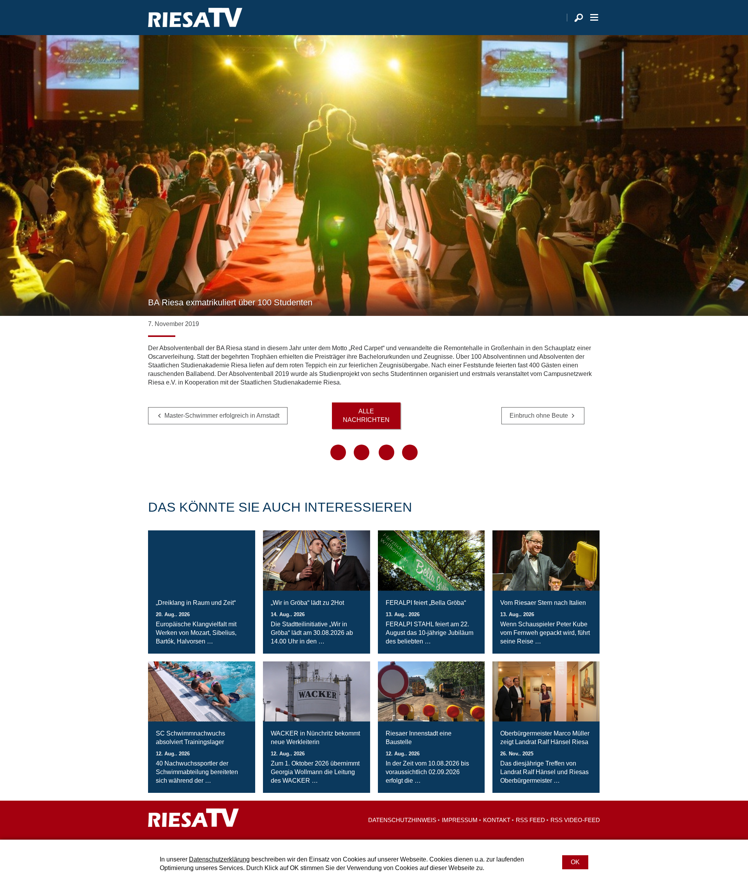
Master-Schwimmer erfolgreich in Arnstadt (221, 415)
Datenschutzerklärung (219, 859)
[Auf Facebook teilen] (338, 452)
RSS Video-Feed (575, 820)
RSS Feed (530, 820)
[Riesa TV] (195, 17)
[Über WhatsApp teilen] (386, 452)
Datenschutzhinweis (402, 820)
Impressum (460, 820)
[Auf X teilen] (361, 452)
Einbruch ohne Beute (539, 415)
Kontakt (496, 820)
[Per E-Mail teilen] (410, 452)
